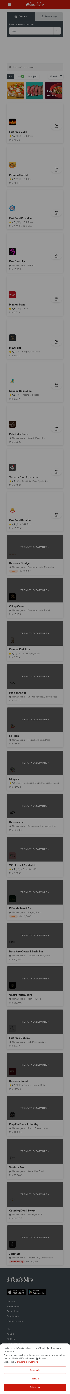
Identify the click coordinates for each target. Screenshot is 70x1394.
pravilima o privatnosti (27, 1362)
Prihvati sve (35, 1387)
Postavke (35, 1378)
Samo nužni (35, 1370)
